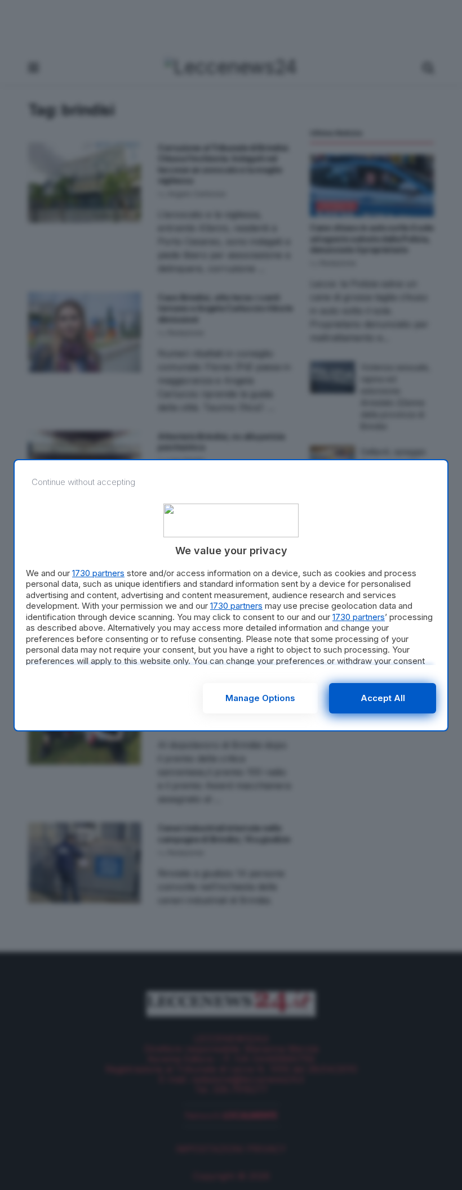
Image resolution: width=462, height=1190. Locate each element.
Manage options (260, 698)
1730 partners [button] (98, 573)
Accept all (383, 698)
